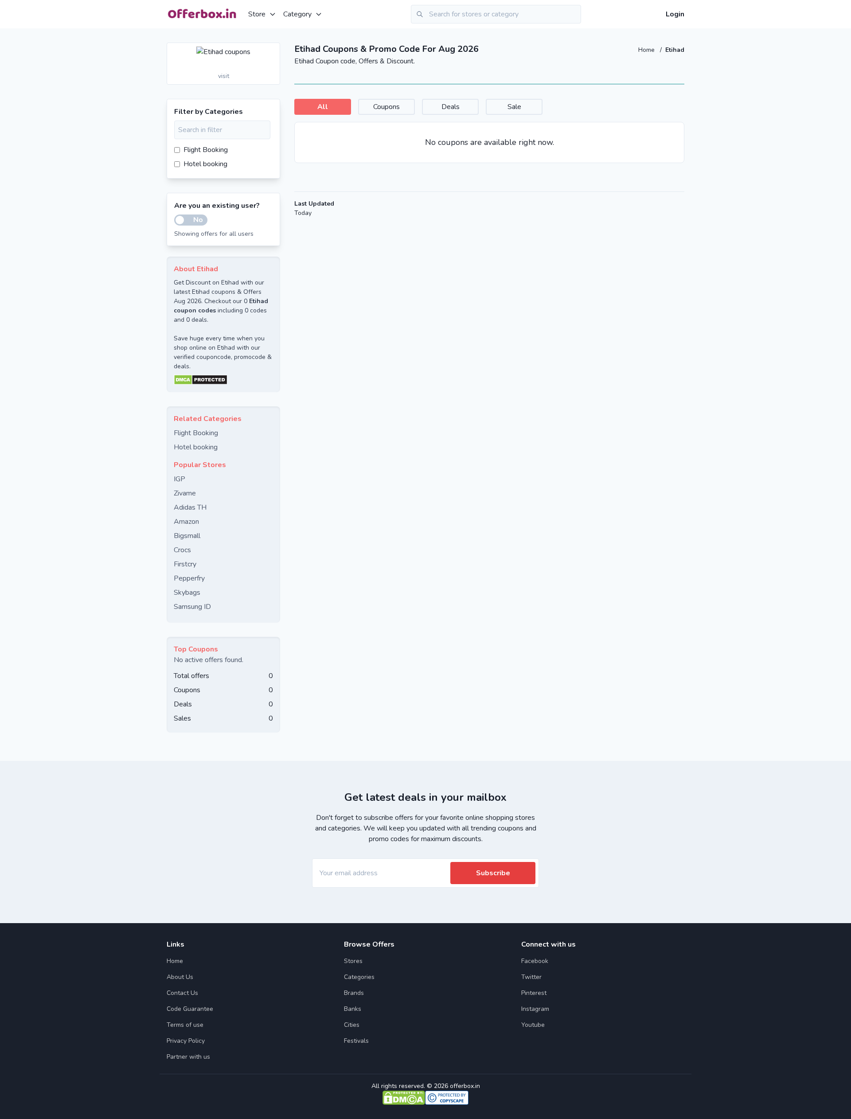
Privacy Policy (186, 1041)
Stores (353, 961)
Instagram (535, 1009)
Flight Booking (205, 150)
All (322, 107)
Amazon (186, 521)
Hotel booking (205, 164)
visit (223, 76)
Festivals (356, 1041)
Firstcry (185, 564)
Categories (359, 977)
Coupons (386, 107)
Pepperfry (189, 578)
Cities (351, 1025)
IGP (179, 479)
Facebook (534, 961)
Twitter (531, 977)
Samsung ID (192, 607)
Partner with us (188, 1057)
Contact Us (182, 993)
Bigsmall (187, 536)
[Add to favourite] (272, 50)
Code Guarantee (190, 1009)
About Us (180, 977)
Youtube (533, 1025)
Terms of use (185, 1025)
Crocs (182, 550)
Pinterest (534, 993)
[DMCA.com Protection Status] (223, 379)
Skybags (187, 592)
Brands (354, 993)
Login (675, 14)
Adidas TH (190, 507)
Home (647, 50)
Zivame (185, 493)
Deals (450, 107)
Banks (352, 1009)
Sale (514, 107)
